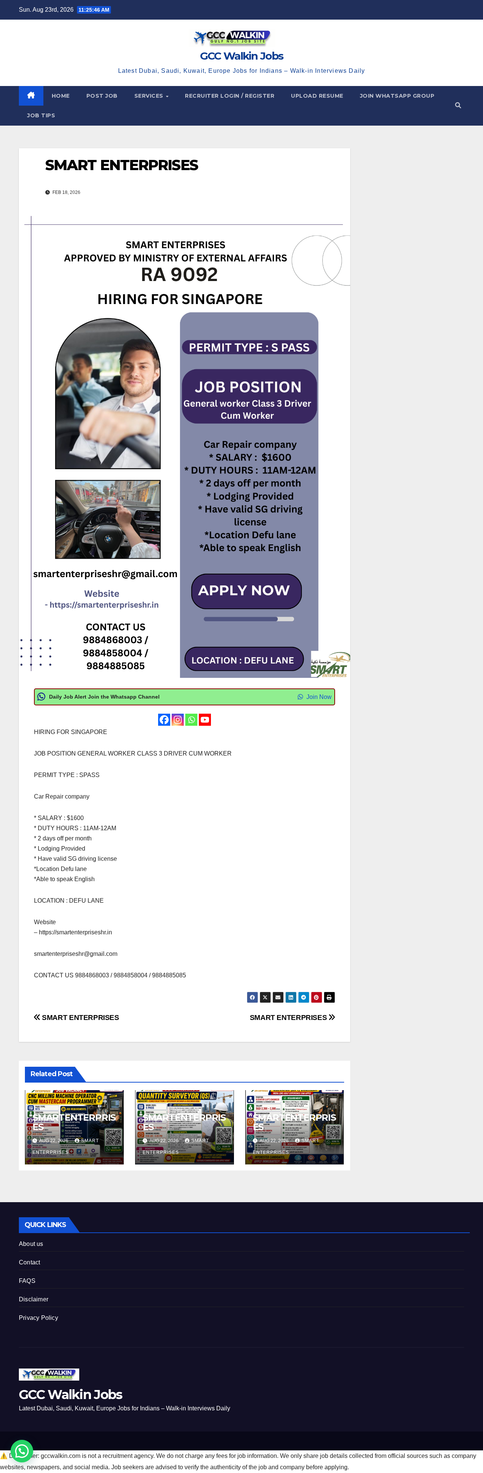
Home (61, 95)
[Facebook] (164, 720)
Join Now (318, 697)
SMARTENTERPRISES (73, 1122)
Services (149, 95)
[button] (458, 105)
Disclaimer (33, 1299)
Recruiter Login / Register (229, 95)
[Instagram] (178, 720)
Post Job (102, 95)
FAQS (27, 1281)
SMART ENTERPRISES (289, 1017)
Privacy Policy (38, 1318)
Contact (29, 1262)
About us (31, 1244)
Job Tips (41, 115)
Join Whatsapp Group (397, 95)
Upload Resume (317, 95)
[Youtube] (205, 720)
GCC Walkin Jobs (241, 55)
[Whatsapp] (191, 720)
